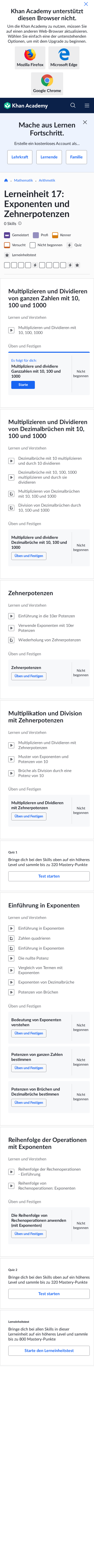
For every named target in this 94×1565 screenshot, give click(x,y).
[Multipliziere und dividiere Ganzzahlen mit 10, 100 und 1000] (7, 265)
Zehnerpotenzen (30, 593)
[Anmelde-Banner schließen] (85, 122)
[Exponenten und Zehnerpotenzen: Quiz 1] (35, 265)
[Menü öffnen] (87, 106)
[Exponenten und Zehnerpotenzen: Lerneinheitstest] (77, 265)
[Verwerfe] (86, 4)
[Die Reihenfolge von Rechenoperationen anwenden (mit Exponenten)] (63, 265)
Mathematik (23, 180)
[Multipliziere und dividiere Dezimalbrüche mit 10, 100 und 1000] (14, 265)
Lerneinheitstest (18, 1321)
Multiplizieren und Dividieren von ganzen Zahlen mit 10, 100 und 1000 (47, 299)
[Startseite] (6, 180)
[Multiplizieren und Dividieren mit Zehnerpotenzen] (28, 265)
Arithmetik (47, 180)
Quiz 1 (12, 852)
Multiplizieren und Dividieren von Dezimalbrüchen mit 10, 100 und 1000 (47, 429)
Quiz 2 (12, 1269)
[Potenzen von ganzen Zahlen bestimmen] (49, 265)
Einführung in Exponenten (44, 906)
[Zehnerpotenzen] (21, 265)
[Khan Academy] (24, 105)
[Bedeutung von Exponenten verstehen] (42, 265)
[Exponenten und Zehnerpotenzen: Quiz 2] (70, 265)
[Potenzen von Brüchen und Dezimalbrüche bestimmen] (56, 265)
